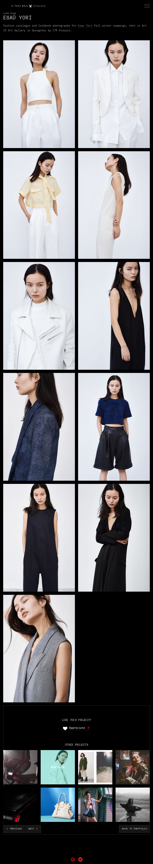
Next (32, 829)
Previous (15, 829)
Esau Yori (85, 26)
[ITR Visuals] (28, 6)
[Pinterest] (73, 859)
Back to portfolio (134, 829)
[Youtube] (80, 859)
